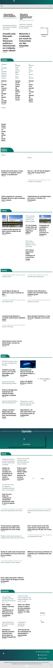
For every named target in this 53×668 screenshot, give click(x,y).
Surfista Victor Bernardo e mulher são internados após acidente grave (37, 292)
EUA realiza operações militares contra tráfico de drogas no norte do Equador (12, 579)
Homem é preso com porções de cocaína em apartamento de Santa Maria (33, 91)
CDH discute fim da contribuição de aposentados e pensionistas (24, 632)
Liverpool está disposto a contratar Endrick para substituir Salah (13, 318)
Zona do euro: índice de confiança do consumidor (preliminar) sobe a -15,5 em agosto (8, 498)
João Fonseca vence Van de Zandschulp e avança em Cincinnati (12, 343)
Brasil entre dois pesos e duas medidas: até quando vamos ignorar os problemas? (12, 172)
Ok (26, 665)
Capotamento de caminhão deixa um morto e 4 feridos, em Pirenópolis (39, 198)
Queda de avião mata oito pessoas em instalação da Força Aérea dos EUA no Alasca (13, 553)
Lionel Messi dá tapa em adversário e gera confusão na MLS (13, 292)
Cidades (4, 60)
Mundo (3, 454)
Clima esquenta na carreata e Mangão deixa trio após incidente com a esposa (13, 198)
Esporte (4, 270)
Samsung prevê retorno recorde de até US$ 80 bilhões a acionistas (27, 372)
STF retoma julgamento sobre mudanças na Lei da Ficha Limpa (30, 254)
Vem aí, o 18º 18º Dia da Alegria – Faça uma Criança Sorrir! (39, 172)
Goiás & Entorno (4, 149)
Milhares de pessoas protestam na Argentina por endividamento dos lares (40, 553)
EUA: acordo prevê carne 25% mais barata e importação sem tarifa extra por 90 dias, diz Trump (39, 527)
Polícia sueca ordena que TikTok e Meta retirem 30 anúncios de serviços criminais (22, 473)
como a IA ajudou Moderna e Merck (26, 382)
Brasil (3, 356)
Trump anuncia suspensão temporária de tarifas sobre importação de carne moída (10, 527)
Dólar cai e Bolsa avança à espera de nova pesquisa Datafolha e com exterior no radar (24, 608)
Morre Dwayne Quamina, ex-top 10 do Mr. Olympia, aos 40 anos (39, 317)
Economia (5, 591)
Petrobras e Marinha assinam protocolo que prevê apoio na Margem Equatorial (9, 633)
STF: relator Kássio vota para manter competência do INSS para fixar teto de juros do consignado (8, 610)
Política (4, 210)
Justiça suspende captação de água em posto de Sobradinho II (10, 15)
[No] (51, 664)
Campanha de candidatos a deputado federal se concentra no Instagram (44, 230)
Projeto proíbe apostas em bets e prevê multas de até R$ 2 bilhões (11, 231)
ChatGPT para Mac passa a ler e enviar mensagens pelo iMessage (9, 372)
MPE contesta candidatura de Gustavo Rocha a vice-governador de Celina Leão (26, 17)
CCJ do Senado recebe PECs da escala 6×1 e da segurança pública (31, 229)
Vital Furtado (26, 444)
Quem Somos (43, 658)
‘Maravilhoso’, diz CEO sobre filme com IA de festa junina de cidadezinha (27, 412)
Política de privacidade (43, 651)
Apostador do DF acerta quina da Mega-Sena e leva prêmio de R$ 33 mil (19, 90)
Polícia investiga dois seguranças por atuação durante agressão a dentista (9, 392)
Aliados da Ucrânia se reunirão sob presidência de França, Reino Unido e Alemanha (7, 473)
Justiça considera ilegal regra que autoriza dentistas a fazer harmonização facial (9, 413)
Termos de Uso (43, 655)
